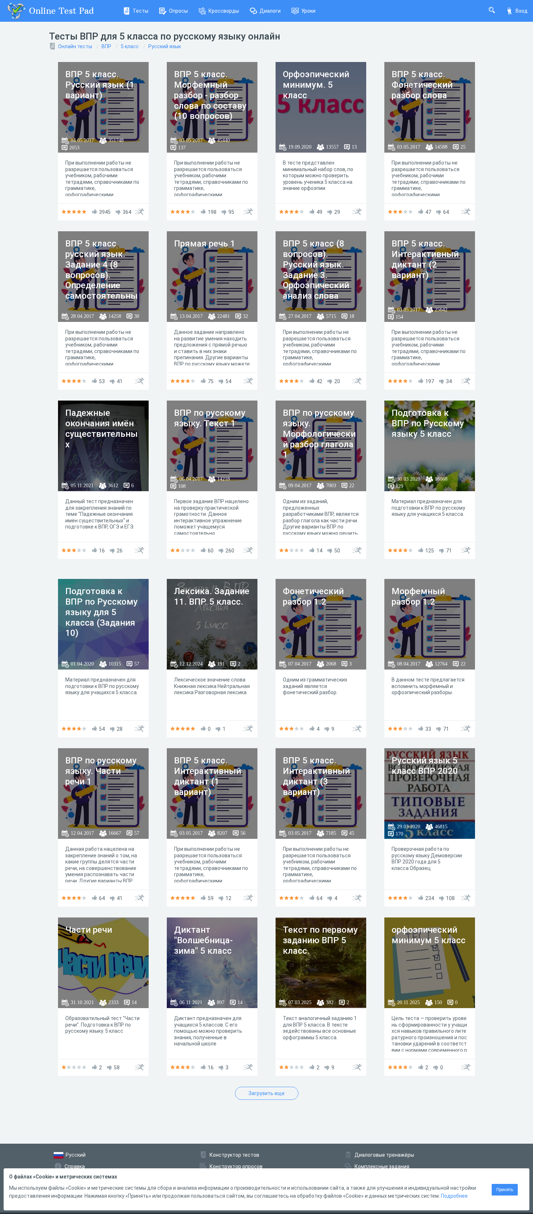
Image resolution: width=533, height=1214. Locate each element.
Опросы (178, 11)
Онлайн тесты (75, 46)
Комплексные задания (382, 1166)
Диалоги (270, 11)
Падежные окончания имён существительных (101, 428)
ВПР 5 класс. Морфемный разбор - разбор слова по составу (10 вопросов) (210, 95)
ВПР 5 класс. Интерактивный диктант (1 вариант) (207, 776)
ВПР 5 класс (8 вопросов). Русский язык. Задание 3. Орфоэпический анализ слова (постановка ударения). (316, 280)
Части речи (88, 930)
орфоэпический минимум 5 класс (429, 935)
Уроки (308, 11)
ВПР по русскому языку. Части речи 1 (101, 771)
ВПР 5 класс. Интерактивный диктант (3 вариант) (316, 776)
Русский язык (164, 46)
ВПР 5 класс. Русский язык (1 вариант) (100, 84)
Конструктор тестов (234, 1155)
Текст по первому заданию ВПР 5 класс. (320, 940)
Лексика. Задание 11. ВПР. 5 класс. (211, 596)
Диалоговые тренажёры (384, 1155)
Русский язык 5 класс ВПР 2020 (425, 765)
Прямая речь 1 (204, 244)
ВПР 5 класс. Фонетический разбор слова (422, 84)
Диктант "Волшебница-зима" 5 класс (203, 940)
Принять (504, 1189)
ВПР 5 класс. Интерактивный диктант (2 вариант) (425, 259)
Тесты (140, 11)
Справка (75, 1166)
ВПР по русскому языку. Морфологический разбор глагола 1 (319, 434)
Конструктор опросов (236, 1166)
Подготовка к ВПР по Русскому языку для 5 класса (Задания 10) (101, 612)
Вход (522, 11)
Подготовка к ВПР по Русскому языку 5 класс (428, 423)
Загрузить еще (266, 1093)
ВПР (106, 46)
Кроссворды (223, 11)
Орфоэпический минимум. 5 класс (316, 84)
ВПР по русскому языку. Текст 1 (209, 418)
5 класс (130, 46)
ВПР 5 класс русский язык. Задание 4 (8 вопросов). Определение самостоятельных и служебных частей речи (101, 280)
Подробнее (454, 1196)
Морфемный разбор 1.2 (418, 596)
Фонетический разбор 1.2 (313, 596)
